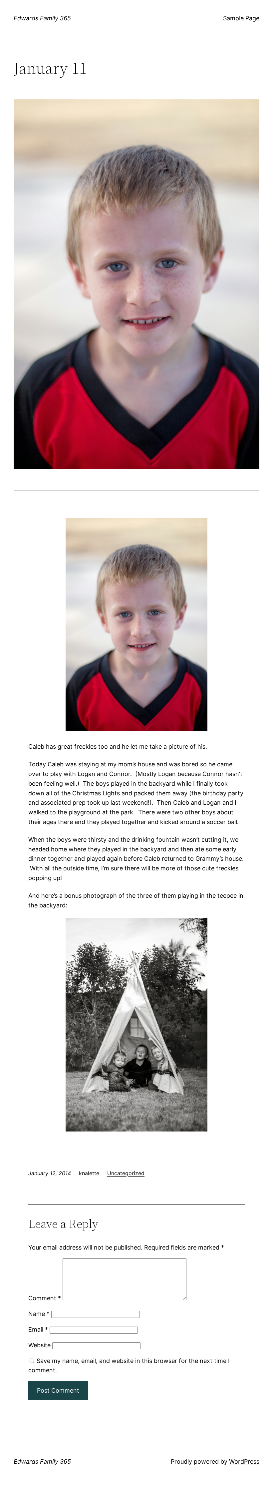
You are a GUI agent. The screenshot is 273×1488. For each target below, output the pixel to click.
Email (38, 1329)
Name (39, 1313)
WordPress (244, 1461)
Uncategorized (125, 1173)
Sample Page (241, 18)
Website (39, 1345)
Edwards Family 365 (42, 18)
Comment (44, 1298)
